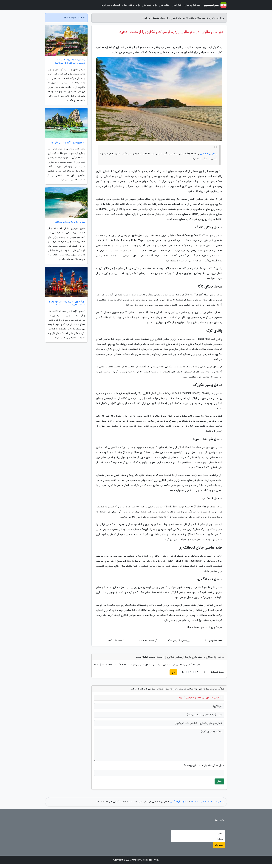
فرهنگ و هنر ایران (110, 5)
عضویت (219, 845)
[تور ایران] (215, 5)
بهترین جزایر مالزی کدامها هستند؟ (70, 222)
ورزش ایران (128, 5)
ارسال (219, 781)
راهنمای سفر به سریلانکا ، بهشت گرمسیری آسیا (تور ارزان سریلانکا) (70, 61)
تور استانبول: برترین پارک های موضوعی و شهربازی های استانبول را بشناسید (67, 303)
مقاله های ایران (161, 5)
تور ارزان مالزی (207, 154)
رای (173, 672)
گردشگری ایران (192, 5)
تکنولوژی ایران (143, 5)
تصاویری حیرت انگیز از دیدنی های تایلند (67, 142)
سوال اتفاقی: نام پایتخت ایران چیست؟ (204, 765)
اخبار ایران (177, 5)
